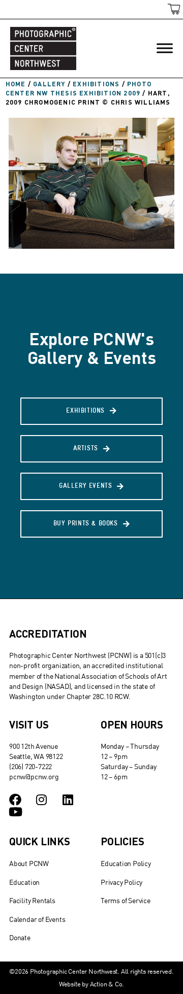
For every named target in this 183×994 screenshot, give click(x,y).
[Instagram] (42, 799)
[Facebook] (15, 799)
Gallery (49, 84)
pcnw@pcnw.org (33, 776)
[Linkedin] (68, 799)
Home (16, 84)
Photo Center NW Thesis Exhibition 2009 (78, 88)
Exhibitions (96, 84)
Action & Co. (107, 984)
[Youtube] (15, 812)
